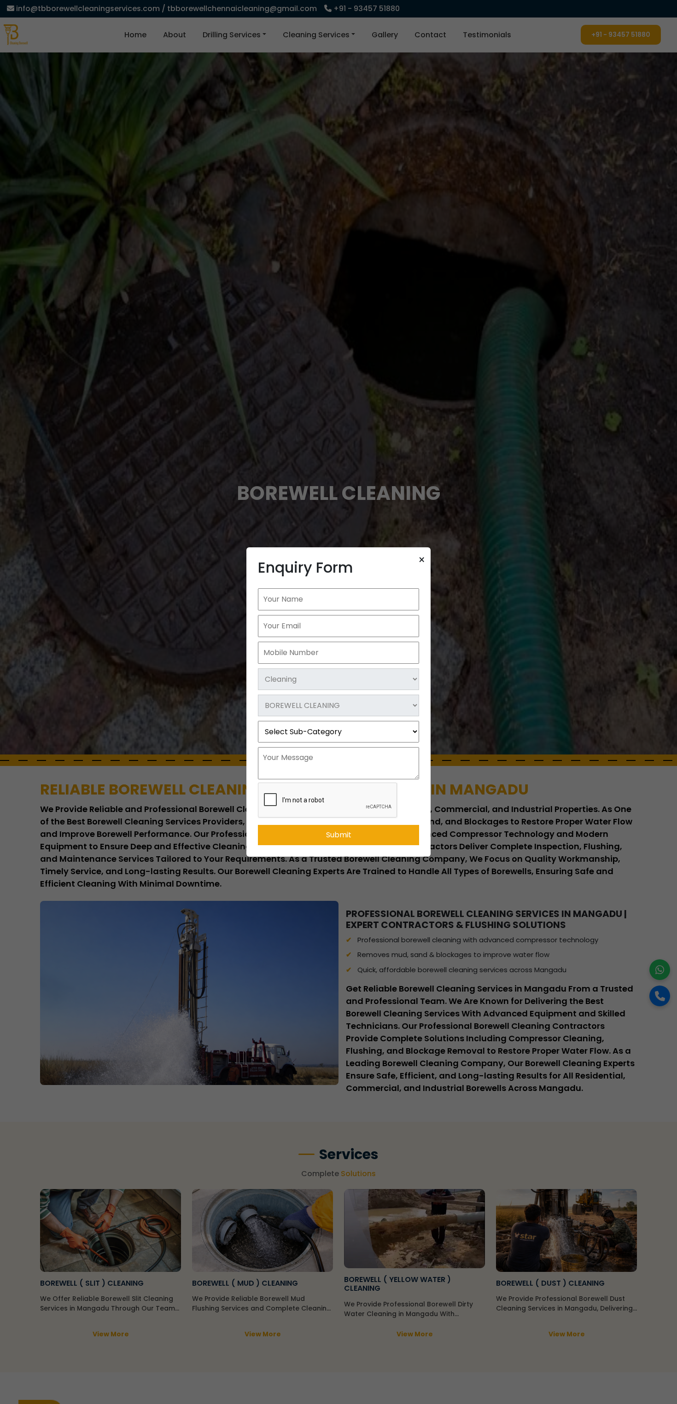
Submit (338, 835)
